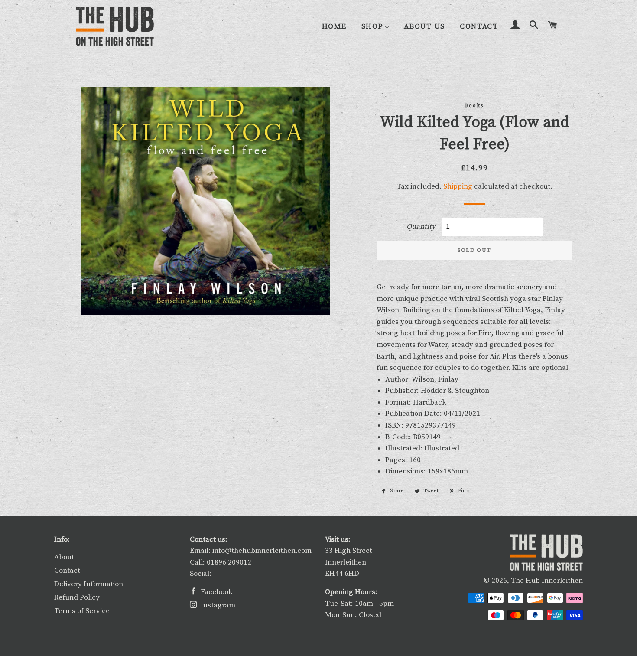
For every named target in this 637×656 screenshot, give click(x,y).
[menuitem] (334, 26)
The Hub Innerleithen (547, 580)
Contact (67, 570)
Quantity (421, 227)
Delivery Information (88, 584)
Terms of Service (82, 611)
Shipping (457, 186)
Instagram (217, 605)
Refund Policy (77, 597)
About (64, 557)
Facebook (216, 592)
